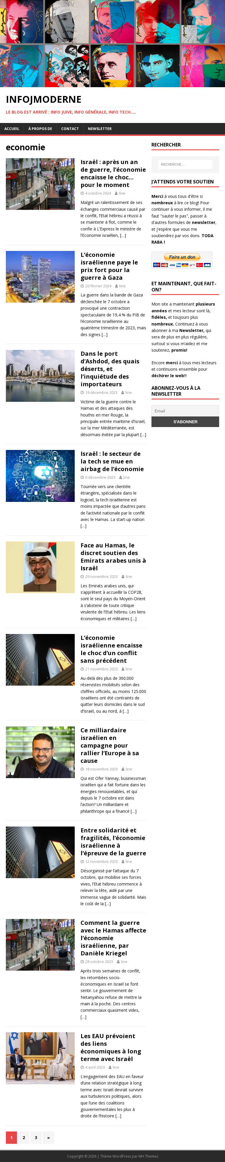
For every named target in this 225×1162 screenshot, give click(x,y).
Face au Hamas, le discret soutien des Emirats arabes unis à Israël (113, 556)
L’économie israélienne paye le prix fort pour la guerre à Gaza (109, 266)
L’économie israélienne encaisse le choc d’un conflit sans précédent (111, 649)
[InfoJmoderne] (112, 84)
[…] (123, 235)
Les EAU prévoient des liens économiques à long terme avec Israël (111, 1047)
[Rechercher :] (185, 164)
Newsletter (100, 128)
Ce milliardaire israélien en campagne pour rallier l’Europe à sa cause (110, 745)
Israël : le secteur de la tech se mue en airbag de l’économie (112, 461)
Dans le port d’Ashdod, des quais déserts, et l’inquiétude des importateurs (110, 369)
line (122, 193)
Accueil (11, 128)
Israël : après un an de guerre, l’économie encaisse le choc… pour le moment (113, 173)
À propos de (40, 128)
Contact (70, 128)
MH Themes (148, 1156)
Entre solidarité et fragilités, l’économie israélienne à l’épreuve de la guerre (113, 841)
